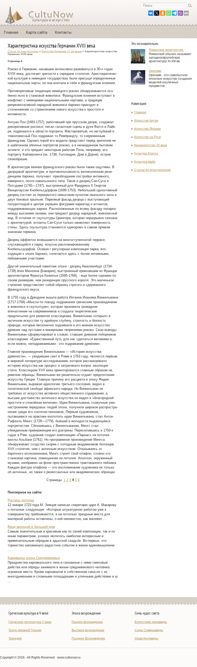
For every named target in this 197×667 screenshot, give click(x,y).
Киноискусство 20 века (150, 145)
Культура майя (144, 162)
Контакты (63, 32)
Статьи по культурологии (152, 170)
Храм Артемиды (146, 638)
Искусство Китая (146, 120)
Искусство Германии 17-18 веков (62, 51)
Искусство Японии (147, 129)
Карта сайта (36, 32)
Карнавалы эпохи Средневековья (34, 558)
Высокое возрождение (88, 630)
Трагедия (15, 638)
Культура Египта (146, 153)
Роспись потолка (21, 500)
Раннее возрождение (87, 622)
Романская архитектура (166, 50)
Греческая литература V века (29, 622)
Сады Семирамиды (149, 630)
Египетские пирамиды (151, 622)
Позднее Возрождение (88, 638)
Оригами (155, 71)
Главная (11, 32)
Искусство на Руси (147, 137)
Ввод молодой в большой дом (31, 527)
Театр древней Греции (24, 630)
